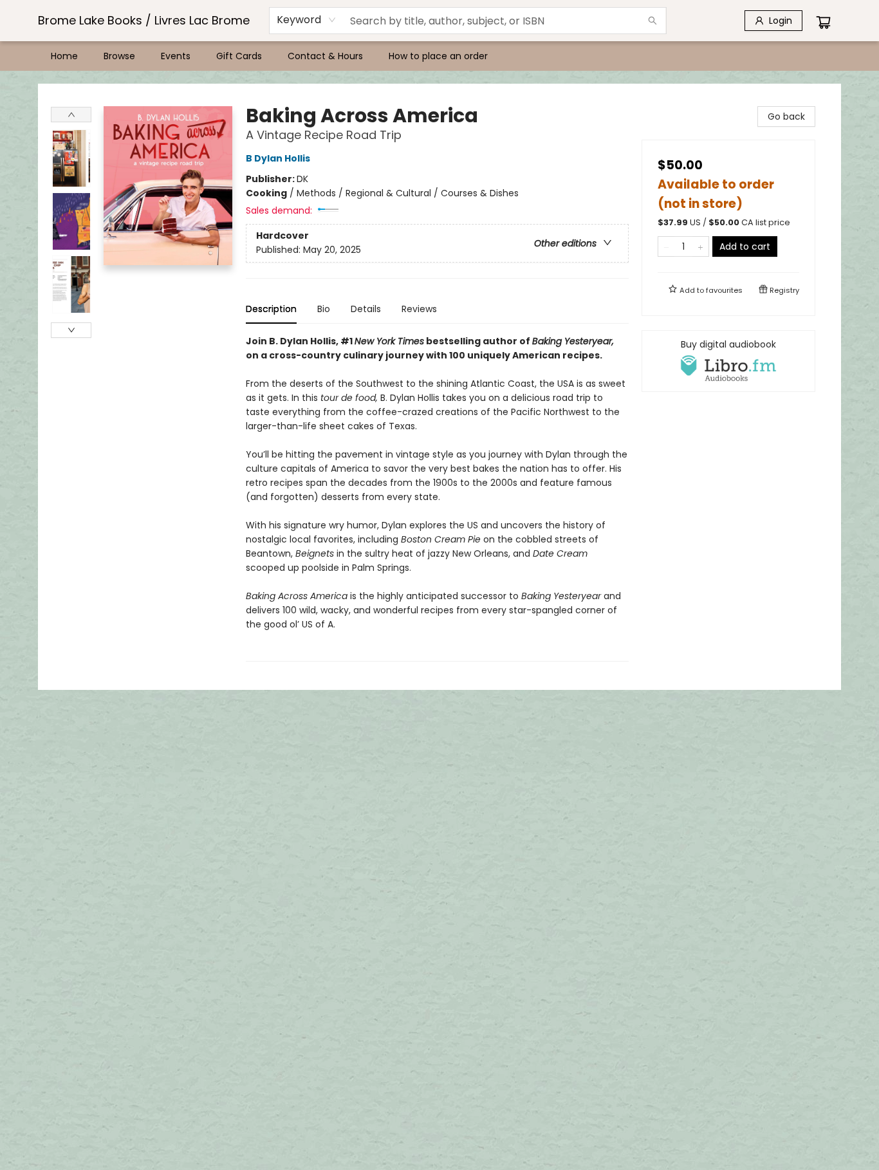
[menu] (439, 56)
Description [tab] (271, 308)
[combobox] (307, 20)
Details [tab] (366, 308)
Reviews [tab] (419, 308)
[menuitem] (64, 56)
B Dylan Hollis (278, 158)
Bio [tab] (323, 308)
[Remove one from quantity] (666, 246)
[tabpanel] (437, 498)
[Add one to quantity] (700, 246)
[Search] (652, 20)
